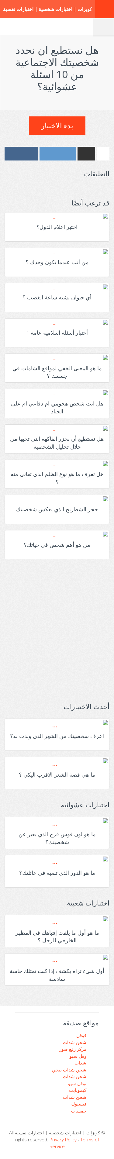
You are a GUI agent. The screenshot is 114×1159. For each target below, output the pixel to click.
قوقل (82, 1035)
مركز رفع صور (73, 1049)
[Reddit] (58, 153)
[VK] (21, 153)
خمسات (79, 1111)
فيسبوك (79, 1104)
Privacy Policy (63, 1140)
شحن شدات (75, 1042)
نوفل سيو (78, 1083)
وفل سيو (79, 1056)
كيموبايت (78, 1090)
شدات (81, 1063)
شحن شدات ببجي (70, 1070)
